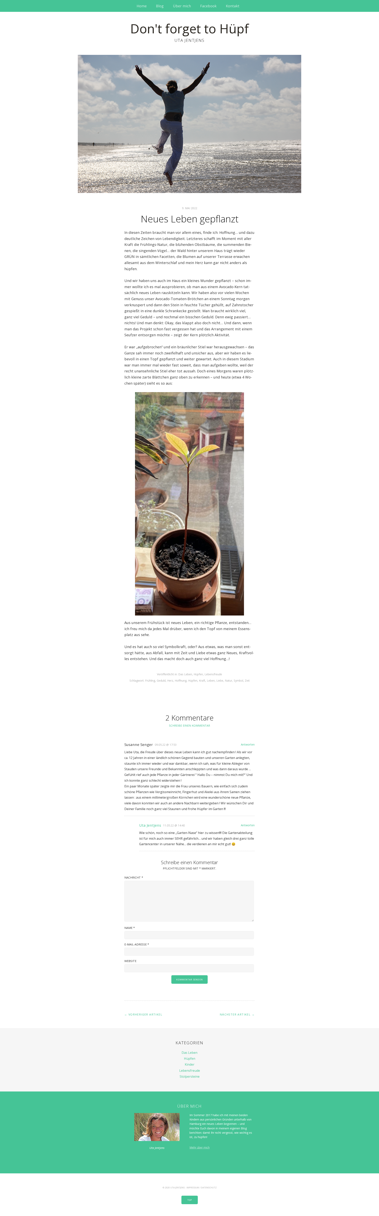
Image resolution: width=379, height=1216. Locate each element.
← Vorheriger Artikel (143, 1014)
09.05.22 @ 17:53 (165, 745)
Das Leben (185, 674)
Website (130, 961)
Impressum (193, 1187)
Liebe (219, 680)
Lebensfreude (213, 674)
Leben (211, 680)
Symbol (238, 680)
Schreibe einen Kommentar (189, 725)
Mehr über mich (200, 1147)
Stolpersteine (190, 1076)
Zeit (247, 680)
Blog (160, 6)
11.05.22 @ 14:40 (174, 825)
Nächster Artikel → (237, 1014)
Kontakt (232, 6)
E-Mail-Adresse (136, 944)
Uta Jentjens (150, 825)
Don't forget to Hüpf (189, 28)
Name (129, 928)
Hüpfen (198, 674)
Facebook (208, 6)
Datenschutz (209, 1187)
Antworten (248, 744)
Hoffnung (181, 680)
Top (189, 1199)
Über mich (182, 6)
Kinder (189, 1064)
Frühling (150, 680)
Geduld (161, 680)
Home (142, 6)
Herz (170, 680)
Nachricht (133, 877)
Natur (228, 680)
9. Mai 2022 (189, 208)
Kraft (202, 680)
